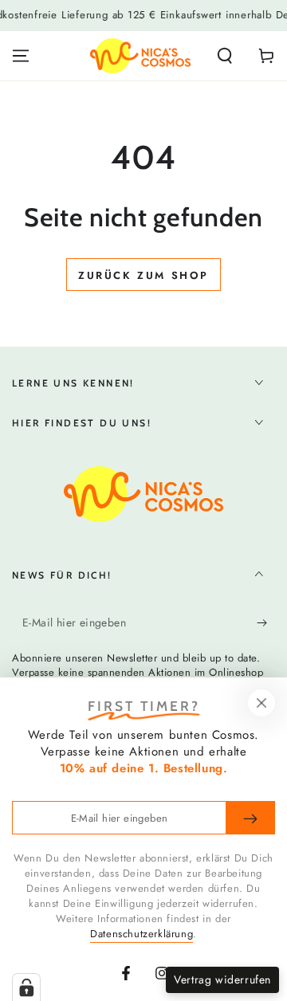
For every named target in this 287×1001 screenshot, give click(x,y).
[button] (225, 55)
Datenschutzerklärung (141, 933)
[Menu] (20, 55)
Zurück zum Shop (143, 275)
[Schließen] (261, 702)
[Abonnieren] (266, 623)
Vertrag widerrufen (222, 979)
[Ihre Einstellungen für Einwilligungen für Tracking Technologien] (26, 987)
